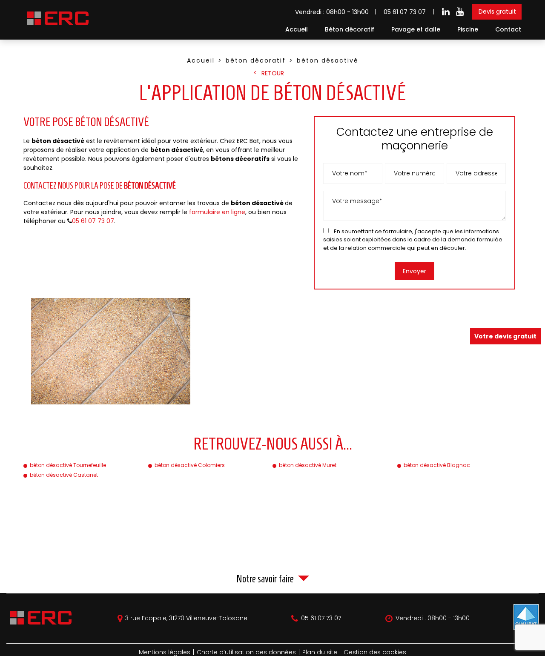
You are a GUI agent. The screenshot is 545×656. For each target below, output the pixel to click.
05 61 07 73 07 (405, 12)
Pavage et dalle (415, 29)
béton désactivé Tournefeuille (68, 465)
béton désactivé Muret (307, 465)
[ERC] (56, 25)
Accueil (296, 29)
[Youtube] (460, 12)
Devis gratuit (497, 11)
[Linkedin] (446, 12)
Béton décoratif (349, 29)
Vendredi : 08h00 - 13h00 (433, 618)
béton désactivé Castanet (64, 474)
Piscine (467, 29)
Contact (508, 29)
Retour (272, 73)
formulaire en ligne (217, 212)
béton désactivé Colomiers (190, 465)
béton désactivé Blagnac (437, 465)
